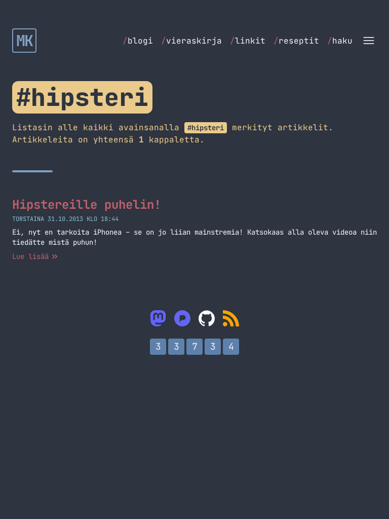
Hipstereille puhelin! (86, 204)
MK (24, 40)
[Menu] (369, 40)
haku (340, 40)
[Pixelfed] (182, 318)
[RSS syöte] (231, 318)
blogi (138, 40)
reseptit (296, 40)
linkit (247, 40)
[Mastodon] (158, 318)
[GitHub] (207, 318)
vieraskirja (191, 40)
